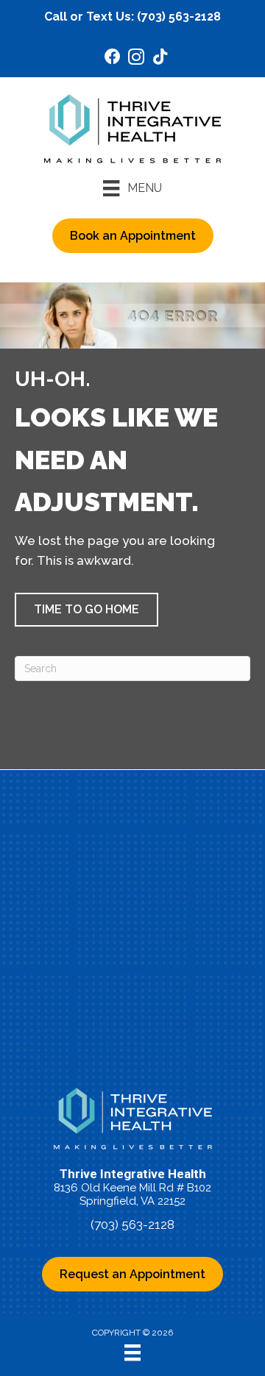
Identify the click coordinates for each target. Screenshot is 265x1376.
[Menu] (132, 1352)
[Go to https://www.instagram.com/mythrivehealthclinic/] (136, 59)
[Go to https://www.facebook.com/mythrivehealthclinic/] (113, 58)
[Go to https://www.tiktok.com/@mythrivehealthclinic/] (160, 58)
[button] (86, 610)
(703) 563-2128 (179, 17)
